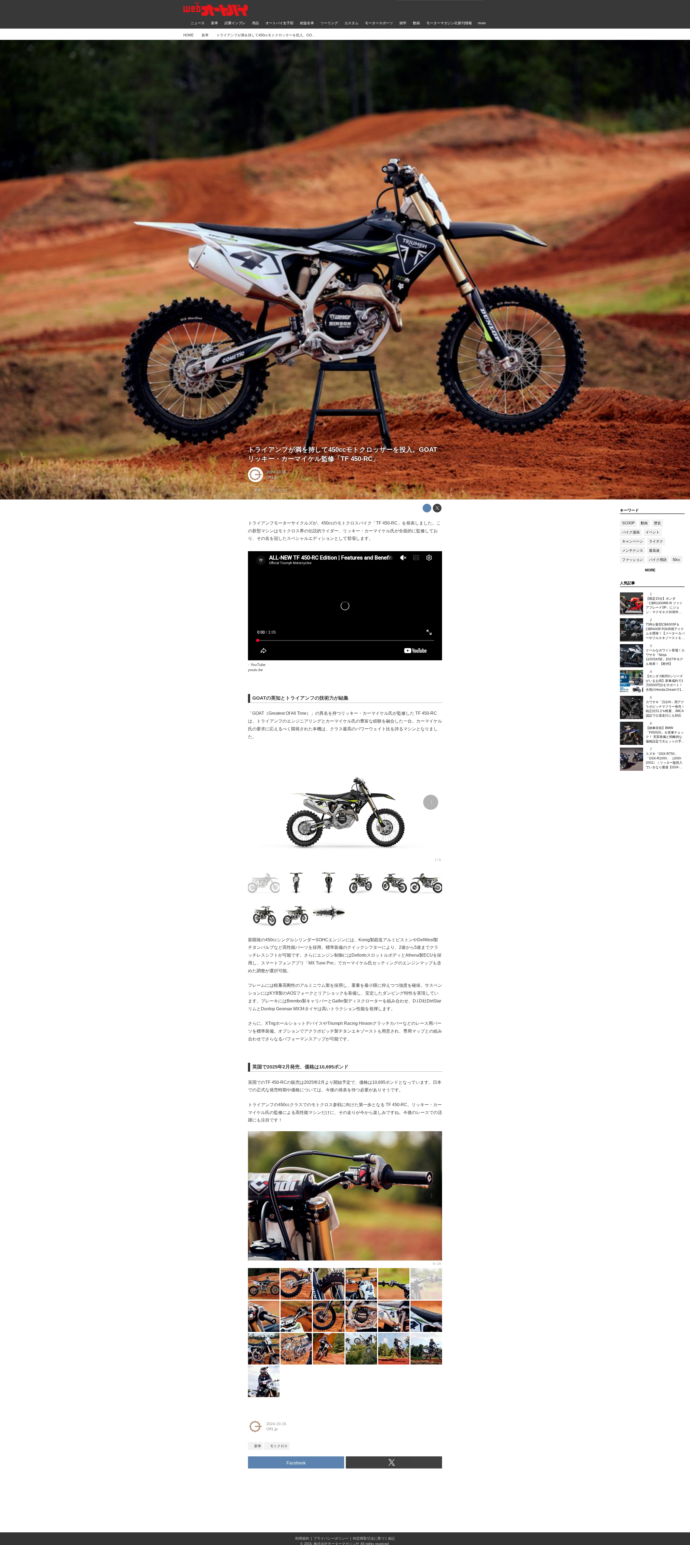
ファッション (632, 560)
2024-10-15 (276, 472)
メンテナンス (632, 550)
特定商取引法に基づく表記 (374, 1538)
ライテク (656, 541)
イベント (653, 532)
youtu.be (255, 670)
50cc (676, 560)
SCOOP (628, 523)
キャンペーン (632, 541)
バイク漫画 (631, 532)
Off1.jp (272, 477)
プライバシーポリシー (331, 1538)
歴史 (657, 523)
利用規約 (302, 1538)
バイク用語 (658, 560)
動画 (644, 523)
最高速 (654, 550)
